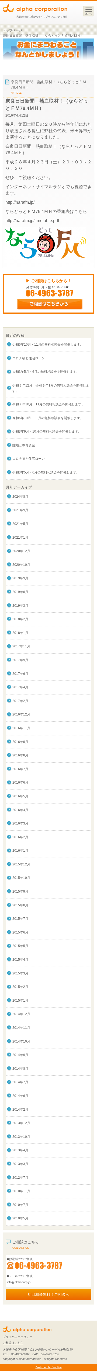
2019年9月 (20, 578)
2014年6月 (20, 1096)
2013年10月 (21, 1137)
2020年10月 (21, 565)
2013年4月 (20, 1150)
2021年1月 (20, 537)
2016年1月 (20, 850)
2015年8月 (20, 905)
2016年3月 (20, 823)
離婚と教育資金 (23, 445)
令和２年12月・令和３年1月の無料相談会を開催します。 (50, 388)
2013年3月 (20, 1164)
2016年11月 (21, 728)
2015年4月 (20, 960)
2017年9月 (20, 660)
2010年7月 (20, 1205)
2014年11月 (21, 1028)
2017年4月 (20, 687)
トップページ (12, 30)
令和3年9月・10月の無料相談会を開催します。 (46, 431)
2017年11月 (21, 646)
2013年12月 (21, 1123)
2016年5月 (20, 796)
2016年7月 (20, 769)
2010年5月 (20, 1218)
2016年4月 (20, 810)
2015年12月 (21, 864)
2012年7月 (20, 1178)
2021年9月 (20, 510)
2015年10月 (21, 878)
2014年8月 (20, 1069)
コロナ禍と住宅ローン (28, 358)
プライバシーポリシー (17, 1336)
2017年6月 (20, 674)
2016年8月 (20, 755)
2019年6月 (20, 592)
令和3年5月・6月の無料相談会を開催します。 (45, 372)
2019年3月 (20, 606)
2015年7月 (20, 919)
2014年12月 (21, 1014)
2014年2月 (20, 1109)
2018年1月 (20, 633)
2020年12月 (21, 551)
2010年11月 (21, 1191)
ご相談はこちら (13, 1342)
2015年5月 (20, 946)
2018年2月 (20, 619)
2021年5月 (20, 524)
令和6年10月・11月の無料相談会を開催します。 (47, 344)
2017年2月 (20, 701)
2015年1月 (20, 1000)
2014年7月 (20, 1082)
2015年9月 (20, 891)
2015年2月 (20, 987)
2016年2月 (20, 837)
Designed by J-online (49, 1367)
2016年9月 (20, 742)
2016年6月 (20, 782)
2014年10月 (21, 1041)
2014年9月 (20, 1055)
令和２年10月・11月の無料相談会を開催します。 (48, 404)
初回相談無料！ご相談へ (48, 1294)
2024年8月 (20, 497)
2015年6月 (20, 932)
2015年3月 (20, 973)
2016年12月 (21, 714)
